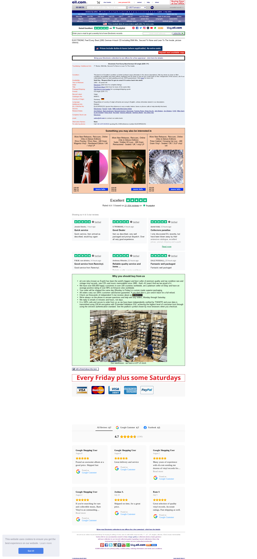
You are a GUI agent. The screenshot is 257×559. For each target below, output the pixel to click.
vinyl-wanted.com (111, 541)
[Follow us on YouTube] (151, 28)
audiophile (92, 19)
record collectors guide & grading (127, 539)
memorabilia (173, 19)
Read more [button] (158, 471)
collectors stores (131, 21)
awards (133, 19)
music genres (155, 537)
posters (179, 16)
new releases (82, 14)
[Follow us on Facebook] (137, 28)
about (157, 2)
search (120, 537)
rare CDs (90, 16)
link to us (104, 537)
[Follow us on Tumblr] (148, 28)
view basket (107, 2)
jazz (116, 19)
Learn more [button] (46, 543)
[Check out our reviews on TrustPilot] (137, 295)
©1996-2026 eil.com (102, 548)
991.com (121, 541)
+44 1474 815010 (103, 124)
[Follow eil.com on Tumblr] (119, 546)
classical (123, 19)
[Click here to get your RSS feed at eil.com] (160, 28)
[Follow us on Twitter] (141, 28)
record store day (172, 14)
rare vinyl (101, 16)
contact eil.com (130, 541)
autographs (159, 19)
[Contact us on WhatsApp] (155, 28)
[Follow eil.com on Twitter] (111, 546)
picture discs (145, 19)
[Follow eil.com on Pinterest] (102, 546)
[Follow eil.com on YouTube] (124, 546)
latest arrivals (103, 14)
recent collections (146, 539)
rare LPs (111, 16)
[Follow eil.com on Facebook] (106, 546)
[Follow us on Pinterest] (133, 28)
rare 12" (130, 16)
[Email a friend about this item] (85, 369)
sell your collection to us (106, 539)
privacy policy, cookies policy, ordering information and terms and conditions (136, 548)
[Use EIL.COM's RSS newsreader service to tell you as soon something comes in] (151, 545)
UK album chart (127, 14)
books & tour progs (164, 16)
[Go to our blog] (174, 28)
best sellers (149, 14)
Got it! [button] (31, 551)
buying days (93, 21)
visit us (105, 21)
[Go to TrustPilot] (101, 29)
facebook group (168, 21)
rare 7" (121, 16)
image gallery (132, 537)
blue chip (79, 16)
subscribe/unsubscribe (144, 541)
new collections (149, 21)
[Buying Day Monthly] (128, 381)
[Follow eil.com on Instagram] (115, 546)
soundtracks (106, 19)
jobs (179, 21)
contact (139, 2)
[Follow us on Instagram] (144, 28)
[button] (169, 390)
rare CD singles (144, 16)
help (148, 2)
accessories (113, 537)
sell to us (80, 21)
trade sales (116, 21)
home (98, 537)
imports (80, 19)
